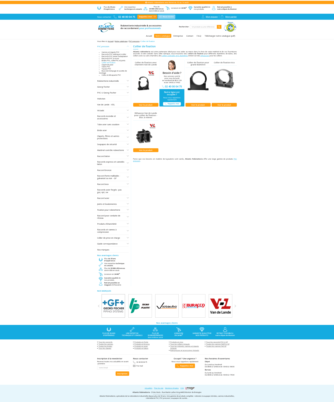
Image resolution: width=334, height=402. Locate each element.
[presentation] (99, 306)
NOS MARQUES (104, 291)
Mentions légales (172, 388)
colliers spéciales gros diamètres (175, 55)
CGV (182, 388)
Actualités (148, 388)
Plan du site (158, 388)
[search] (203, 27)
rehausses (204, 55)
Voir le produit (146, 104)
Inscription (122, 373)
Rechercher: (184, 27)
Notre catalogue (121, 41)
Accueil (110, 41)
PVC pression (134, 41)
